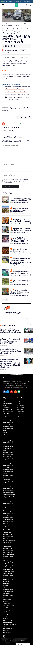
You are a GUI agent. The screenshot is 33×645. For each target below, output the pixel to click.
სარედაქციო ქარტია (9, 605)
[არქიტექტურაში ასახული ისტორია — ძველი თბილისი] (5, 272)
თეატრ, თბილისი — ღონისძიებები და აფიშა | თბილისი (8, 556)
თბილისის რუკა (7, 552)
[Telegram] (18, 127)
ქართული (21, 644)
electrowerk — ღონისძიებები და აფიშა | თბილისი (8, 409)
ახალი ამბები (6, 30)
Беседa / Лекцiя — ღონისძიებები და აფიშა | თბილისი (8, 458)
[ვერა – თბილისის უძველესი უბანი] (5, 281)
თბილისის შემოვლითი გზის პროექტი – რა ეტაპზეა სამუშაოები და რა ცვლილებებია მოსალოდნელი (20, 261)
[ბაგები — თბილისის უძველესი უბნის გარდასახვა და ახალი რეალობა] (5, 291)
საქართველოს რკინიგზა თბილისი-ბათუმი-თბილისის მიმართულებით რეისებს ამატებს (10, 331)
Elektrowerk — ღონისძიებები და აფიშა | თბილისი (8, 420)
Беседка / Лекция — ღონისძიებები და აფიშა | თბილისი (8, 469)
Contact (5, 405)
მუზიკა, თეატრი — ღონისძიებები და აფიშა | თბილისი (8, 595)
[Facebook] (4, 127)
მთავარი (5, 585)
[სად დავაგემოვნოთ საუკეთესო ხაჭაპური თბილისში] (5, 220)
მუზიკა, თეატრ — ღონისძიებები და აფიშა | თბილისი (8, 589)
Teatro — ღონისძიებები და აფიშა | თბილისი (8, 452)
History (4, 430)
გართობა (28, 332)
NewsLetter (5, 437)
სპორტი (28, 356)
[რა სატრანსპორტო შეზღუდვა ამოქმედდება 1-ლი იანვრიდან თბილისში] (5, 238)
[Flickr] (16, 127)
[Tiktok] (10, 127)
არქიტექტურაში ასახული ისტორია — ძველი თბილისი (19, 272)
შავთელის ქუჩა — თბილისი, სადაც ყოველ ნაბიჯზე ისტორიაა (20, 229)
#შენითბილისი (14, 108)
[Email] (8, 46)
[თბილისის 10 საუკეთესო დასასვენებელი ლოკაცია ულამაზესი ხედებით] (5, 209)
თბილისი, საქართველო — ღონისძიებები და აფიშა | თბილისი (8, 547)
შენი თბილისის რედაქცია (11, 50)
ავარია (21, 108)
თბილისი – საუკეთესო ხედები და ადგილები (18, 250)
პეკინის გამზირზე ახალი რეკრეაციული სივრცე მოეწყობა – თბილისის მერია (11, 351)
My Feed (5, 432)
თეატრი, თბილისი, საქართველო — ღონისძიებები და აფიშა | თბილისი (8, 574)
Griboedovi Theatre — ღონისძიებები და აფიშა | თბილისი (8, 426)
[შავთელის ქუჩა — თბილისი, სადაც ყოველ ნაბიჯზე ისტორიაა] (5, 229)
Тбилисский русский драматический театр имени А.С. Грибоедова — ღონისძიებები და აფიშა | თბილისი (9, 494)
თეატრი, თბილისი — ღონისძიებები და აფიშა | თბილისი (9, 567)
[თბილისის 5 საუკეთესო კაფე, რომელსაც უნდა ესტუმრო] (5, 199)
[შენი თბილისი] (16, 5)
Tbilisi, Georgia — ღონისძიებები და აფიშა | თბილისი (8, 440)
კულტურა (28, 336)
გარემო (28, 342)
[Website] (2, 127)
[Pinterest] (8, 127)
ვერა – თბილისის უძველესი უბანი (20, 281)
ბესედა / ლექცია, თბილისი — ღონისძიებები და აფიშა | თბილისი (8, 524)
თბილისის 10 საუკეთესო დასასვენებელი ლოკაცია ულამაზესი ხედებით (19, 209)
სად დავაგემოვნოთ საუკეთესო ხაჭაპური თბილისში (20, 220)
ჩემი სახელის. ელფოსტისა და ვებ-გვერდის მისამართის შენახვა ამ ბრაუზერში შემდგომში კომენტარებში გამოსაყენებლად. (16, 181)
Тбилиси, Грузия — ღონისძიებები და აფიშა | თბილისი (8, 486)
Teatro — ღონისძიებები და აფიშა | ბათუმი (8, 446)
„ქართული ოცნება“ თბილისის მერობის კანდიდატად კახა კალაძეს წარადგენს (10, 341)
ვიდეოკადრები (6, 74)
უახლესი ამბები (15, 33)
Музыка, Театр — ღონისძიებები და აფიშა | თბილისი (8, 481)
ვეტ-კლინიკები (7, 542)
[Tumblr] (14, 127)
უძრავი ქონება (7, 622)
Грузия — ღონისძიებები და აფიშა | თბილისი (8, 475)
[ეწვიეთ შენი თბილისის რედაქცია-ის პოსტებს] (3, 123)
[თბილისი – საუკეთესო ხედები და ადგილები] (5, 250)
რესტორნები (7, 599)
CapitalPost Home (7, 403)
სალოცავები (6, 603)
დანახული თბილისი (16, 30)
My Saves (5, 434)
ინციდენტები (6, 33)
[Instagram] (6, 127)
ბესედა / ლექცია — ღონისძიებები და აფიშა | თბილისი (8, 517)
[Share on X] (6, 46)
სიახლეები (6, 614)
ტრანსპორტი (7, 618)
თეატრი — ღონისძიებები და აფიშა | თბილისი (8, 561)
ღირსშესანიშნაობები (9, 624)
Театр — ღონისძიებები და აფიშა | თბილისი (8, 501)
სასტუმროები (7, 607)
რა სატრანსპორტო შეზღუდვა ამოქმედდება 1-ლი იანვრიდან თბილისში (19, 239)
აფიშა (4, 507)
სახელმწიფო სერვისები (7, 610)
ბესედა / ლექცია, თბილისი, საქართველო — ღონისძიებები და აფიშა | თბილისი (8, 532)
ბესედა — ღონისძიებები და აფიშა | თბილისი (8, 511)
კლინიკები (6, 581)
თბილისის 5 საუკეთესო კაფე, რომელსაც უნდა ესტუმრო (20, 199)
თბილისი (25, 30)
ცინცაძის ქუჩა (5, 110)
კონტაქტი (6, 583)
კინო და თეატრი (8, 579)
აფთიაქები (6, 505)
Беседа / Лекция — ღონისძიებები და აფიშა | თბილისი (8, 463)
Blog (4, 401)
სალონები (6, 601)
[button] (3, 5)
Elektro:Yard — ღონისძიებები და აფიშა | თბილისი (8, 415)
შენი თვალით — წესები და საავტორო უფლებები (9, 628)
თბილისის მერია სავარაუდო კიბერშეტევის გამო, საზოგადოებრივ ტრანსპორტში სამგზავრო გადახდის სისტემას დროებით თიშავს (10, 363)
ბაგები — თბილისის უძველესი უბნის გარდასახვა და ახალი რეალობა (20, 291)
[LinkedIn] (12, 127)
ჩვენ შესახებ (7, 632)
